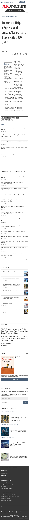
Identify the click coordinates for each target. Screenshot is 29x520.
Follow (10, 10)
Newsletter (4, 470)
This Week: (13, 395)
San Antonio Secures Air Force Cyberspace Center (8, 67)
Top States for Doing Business (6, 500)
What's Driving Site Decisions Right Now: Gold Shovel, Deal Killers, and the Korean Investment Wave (14, 331)
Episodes (26, 325)
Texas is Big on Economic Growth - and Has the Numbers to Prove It (8, 78)
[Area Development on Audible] (20, 512)
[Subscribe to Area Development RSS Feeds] (5, 512)
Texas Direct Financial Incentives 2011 (8, 74)
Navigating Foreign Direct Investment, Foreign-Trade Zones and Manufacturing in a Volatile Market (14, 338)
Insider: (14, 392)
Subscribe (21, 1)
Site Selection (3, 486)
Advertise (11, 2)
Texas (2, 124)
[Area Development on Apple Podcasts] (13, 512)
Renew (26, 1)
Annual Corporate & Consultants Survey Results (10, 496)
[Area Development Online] (14, 515)
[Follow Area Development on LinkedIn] (2, 512)
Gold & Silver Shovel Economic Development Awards (10, 494)
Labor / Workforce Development (7, 484)
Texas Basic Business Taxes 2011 (8, 71)
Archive (26, 388)
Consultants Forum (5, 2)
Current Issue (4, 473)
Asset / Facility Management (6, 482)
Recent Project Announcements (10, 16)
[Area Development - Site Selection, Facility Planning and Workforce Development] (14, 6)
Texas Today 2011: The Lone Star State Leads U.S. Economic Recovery (8, 83)
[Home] (9, 512)
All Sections (27, 13)
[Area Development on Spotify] (17, 512)
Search (19, 10)
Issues (27, 353)
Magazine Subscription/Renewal (9, 468)
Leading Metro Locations (5, 498)
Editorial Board (22, 12)
